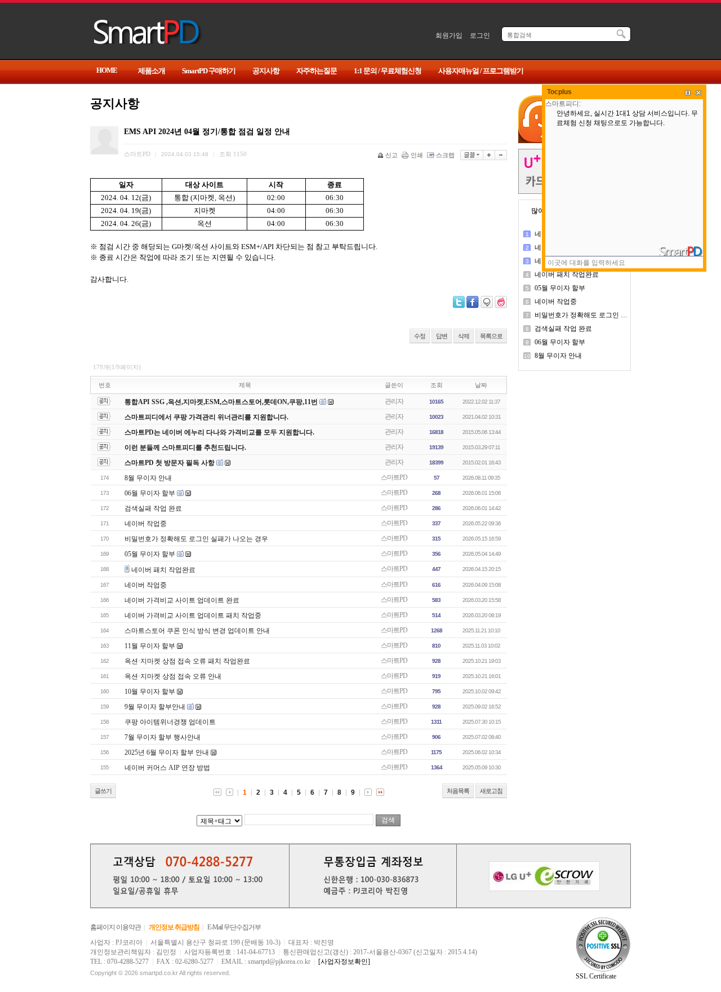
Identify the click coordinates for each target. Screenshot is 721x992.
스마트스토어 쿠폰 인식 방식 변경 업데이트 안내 (197, 631)
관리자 (394, 401)
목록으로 (491, 336)
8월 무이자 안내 (148, 478)
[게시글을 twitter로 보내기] (459, 302)
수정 (419, 336)
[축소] (501, 155)
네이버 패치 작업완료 (163, 570)
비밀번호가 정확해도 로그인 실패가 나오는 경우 (196, 539)
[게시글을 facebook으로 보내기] (472, 302)
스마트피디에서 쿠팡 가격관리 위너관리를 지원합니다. (206, 417)
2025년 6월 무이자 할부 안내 (166, 752)
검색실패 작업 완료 (153, 508)
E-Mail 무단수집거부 (234, 927)
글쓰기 (103, 790)
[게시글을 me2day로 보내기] (486, 302)
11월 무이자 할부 (149, 646)
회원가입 (448, 35)
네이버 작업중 (145, 524)
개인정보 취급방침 (174, 927)
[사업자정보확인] (344, 962)
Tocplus (559, 92)
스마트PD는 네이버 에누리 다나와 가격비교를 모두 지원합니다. (219, 432)
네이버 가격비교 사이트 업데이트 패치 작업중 (192, 615)
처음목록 (458, 790)
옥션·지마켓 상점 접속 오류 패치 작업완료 (187, 661)
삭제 (463, 336)
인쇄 (417, 155)
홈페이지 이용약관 (115, 927)
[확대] (489, 155)
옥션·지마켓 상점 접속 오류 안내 (172, 676)
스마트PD (394, 477)
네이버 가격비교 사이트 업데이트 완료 (181, 600)
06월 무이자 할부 (149, 493)
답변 (441, 336)
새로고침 (491, 790)
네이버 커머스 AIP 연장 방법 (167, 768)
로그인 (480, 35)
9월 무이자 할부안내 (154, 707)
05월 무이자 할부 (149, 554)
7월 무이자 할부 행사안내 (162, 737)
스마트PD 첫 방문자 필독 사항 (169, 463)
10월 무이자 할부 (149, 692)
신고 (391, 155)
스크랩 (445, 155)
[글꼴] (471, 155)
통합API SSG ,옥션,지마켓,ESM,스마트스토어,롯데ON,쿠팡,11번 (221, 402)
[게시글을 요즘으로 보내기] (501, 302)
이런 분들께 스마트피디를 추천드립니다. (185, 447)
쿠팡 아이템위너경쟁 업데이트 (170, 722)
